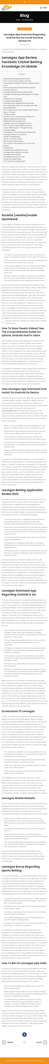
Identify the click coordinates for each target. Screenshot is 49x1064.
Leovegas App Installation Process (15, 150)
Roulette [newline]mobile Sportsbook (16, 79)
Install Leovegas (9, 114)
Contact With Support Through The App (18, 128)
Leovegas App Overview (12, 154)
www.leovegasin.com (9, 411)
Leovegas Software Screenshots (15, 134)
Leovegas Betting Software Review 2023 (18, 92)
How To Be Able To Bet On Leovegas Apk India (20, 105)
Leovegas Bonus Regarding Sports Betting (18, 103)
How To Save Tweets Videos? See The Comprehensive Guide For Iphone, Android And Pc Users (21, 83)
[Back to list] (24, 1042)
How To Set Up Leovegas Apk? (14, 161)
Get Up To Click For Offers (12, 139)
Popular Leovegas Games (12, 159)
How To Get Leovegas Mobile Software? (17, 125)
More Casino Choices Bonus (13, 141)
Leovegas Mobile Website (12, 101)
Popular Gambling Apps (11, 136)
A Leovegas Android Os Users (14, 157)
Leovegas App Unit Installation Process (17, 123)
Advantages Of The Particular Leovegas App (19, 132)
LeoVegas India (27, 20)
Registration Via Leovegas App (14, 121)
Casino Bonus (8, 148)
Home (18, 20)
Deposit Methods (9, 108)
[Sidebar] (3, 322)
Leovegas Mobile (9, 130)
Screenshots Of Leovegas (12, 99)
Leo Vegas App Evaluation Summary (16, 152)
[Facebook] (24, 2)
